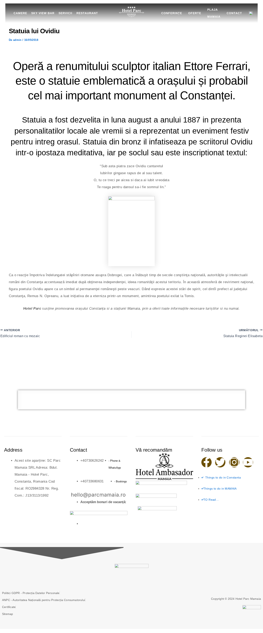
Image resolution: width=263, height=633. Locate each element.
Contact (234, 13)
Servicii (65, 13)
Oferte (194, 13)
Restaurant (87, 13)
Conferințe (171, 13)
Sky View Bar (42, 13)
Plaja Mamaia (213, 13)
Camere (20, 13)
